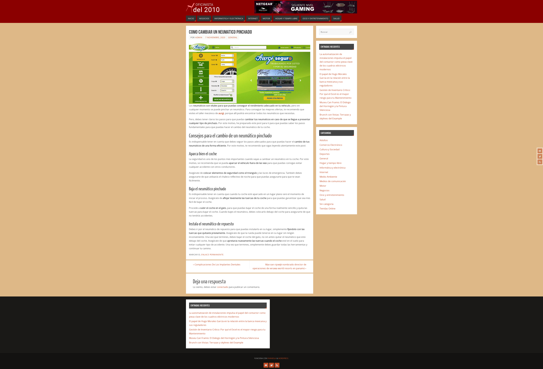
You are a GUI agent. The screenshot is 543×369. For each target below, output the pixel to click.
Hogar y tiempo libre (330, 163)
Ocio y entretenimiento (332, 195)
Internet (324, 172)
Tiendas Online (327, 208)
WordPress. (283, 358)
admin (198, 37)
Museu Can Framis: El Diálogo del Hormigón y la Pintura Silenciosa (335, 106)
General (232, 37)
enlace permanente (212, 254)
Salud (323, 199)
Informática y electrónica (332, 167)
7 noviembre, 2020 (215, 37)
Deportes (325, 154)
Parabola (272, 358)
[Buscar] (350, 32)
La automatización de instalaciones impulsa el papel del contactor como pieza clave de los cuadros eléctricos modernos (336, 62)
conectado (222, 287)
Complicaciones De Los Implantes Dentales (216, 264)
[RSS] (539, 161)
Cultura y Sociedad (330, 149)
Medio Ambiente (328, 176)
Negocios (324, 190)
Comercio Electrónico (331, 144)
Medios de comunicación (333, 181)
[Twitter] (539, 156)
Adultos (324, 140)
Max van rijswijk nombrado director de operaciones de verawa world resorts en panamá (279, 266)
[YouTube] (539, 150)
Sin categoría (326, 204)
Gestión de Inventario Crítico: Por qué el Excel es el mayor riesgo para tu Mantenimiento (336, 94)
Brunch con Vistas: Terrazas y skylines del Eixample (216, 342)
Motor (323, 185)
